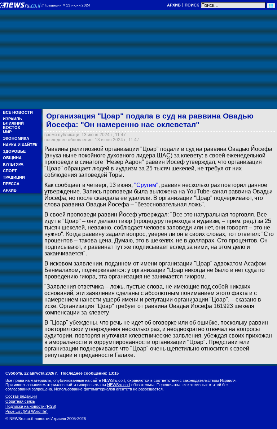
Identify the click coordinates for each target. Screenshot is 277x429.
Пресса (11, 184)
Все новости (18, 112)
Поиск (192, 5)
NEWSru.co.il (118, 385)
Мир (7, 132)
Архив (174, 5)
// (65, 5)
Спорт (10, 171)
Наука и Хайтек (20, 145)
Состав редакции (21, 396)
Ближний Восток (13, 125)
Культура (13, 164)
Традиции (14, 177)
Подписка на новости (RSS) (30, 406)
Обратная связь (20, 401)
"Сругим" (146, 185)
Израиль (12, 119)
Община (12, 158)
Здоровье (14, 151)
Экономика (16, 138)
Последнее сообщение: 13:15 (90, 373)
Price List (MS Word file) (26, 411)
